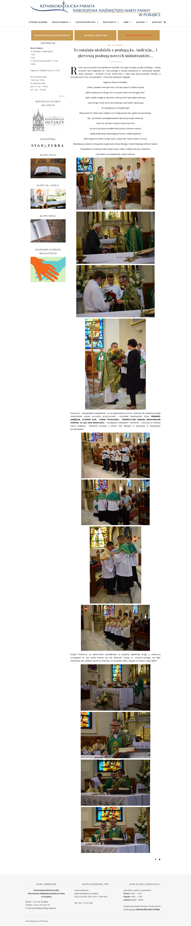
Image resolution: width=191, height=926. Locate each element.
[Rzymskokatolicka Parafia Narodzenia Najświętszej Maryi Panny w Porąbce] (95, 9)
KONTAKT (157, 22)
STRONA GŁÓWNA (38, 22)
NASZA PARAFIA (60, 22)
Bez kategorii (115, 45)
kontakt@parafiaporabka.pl (44, 908)
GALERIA (140, 22)
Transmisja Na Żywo (138, 35)
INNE (126, 22)
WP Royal (44, 921)
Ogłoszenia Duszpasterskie (52, 35)
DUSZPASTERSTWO (86, 22)
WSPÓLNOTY (109, 22)
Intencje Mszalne (95, 35)
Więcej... (62, 96)
